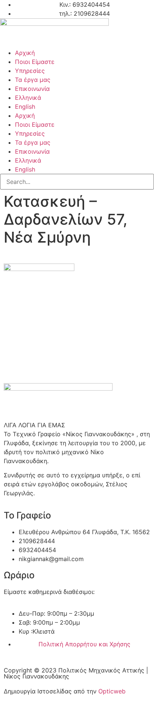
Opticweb (112, 691)
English (25, 106)
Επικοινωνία (32, 88)
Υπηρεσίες (30, 70)
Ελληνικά (28, 97)
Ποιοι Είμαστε (35, 61)
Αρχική (25, 52)
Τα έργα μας (32, 79)
